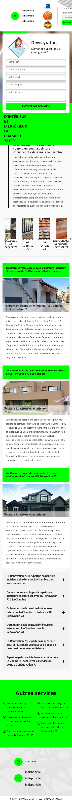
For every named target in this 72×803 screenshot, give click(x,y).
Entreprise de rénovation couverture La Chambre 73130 (19, 721)
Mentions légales (53, 799)
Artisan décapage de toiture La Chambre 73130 (54, 715)
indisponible (28, 11)
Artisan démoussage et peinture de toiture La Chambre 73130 (18, 707)
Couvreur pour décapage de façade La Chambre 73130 (21, 733)
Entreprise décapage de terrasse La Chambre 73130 (55, 705)
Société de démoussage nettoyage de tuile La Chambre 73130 (53, 727)
